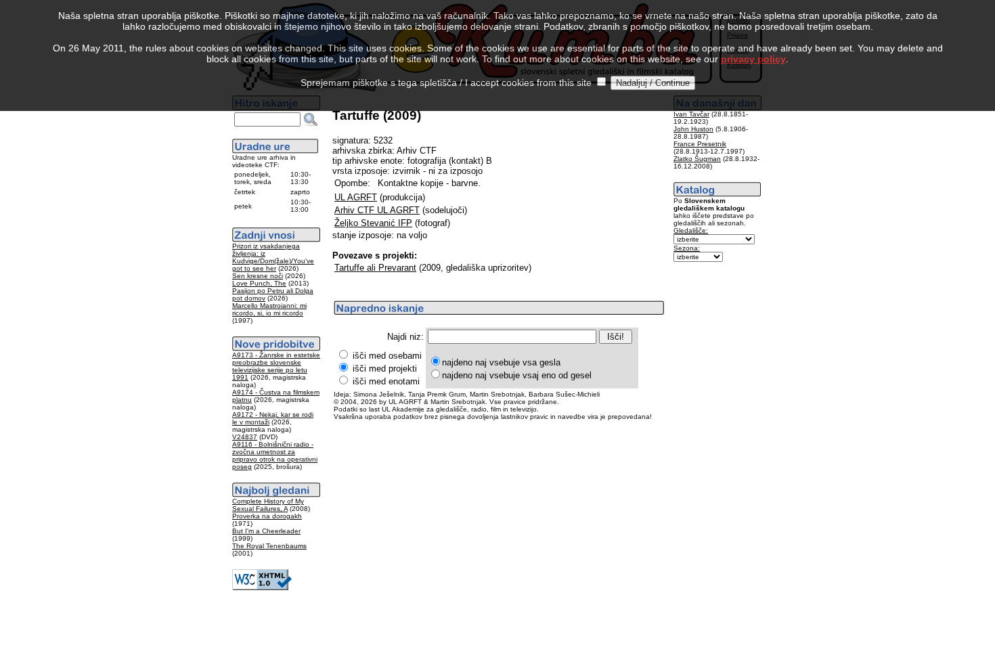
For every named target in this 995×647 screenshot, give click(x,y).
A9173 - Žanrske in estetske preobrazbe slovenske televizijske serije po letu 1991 (276, 366)
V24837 (244, 437)
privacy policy (753, 58)
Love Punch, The (259, 283)
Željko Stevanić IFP (373, 223)
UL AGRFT (355, 197)
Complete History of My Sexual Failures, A (268, 504)
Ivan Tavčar (691, 114)
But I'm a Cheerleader (266, 531)
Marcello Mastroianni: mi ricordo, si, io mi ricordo (269, 309)
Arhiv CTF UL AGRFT (377, 210)
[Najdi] (310, 119)
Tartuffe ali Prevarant (375, 268)
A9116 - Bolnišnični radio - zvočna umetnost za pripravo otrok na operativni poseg (274, 455)
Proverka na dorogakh (267, 516)
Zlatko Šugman (697, 158)
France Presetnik (699, 144)
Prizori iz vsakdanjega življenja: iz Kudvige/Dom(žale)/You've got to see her (273, 257)
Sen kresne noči (257, 276)
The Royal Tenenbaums (269, 546)
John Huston (693, 129)
